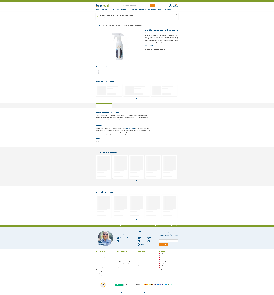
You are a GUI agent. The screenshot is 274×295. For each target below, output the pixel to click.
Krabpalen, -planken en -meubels (123, 264)
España (161, 266)
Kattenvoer (119, 256)
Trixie (139, 258)
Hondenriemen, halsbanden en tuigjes (124, 258)
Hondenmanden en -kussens (122, 260)
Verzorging (118, 25)
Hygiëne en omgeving (125, 25)
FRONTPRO (140, 268)
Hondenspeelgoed (120, 266)
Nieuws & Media (99, 276)
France (161, 260)
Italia (161, 268)
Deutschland (162, 256)
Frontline (139, 260)
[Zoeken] (152, 5)
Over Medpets (99, 274)
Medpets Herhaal (99, 268)
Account (97, 256)
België (161, 254)
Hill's (138, 256)
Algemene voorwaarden (118, 293)
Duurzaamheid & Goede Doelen (102, 272)
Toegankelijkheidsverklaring (141, 293)
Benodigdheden (112, 25)
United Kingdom (163, 262)
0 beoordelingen (155, 32)
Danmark (162, 264)
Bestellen (97, 260)
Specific (139, 262)
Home (102, 25)
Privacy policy (127, 293)
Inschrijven (163, 244)
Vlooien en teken (120, 268)
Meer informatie (149, 45)
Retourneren (98, 264)
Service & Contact (99, 266)
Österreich (162, 258)
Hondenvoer (119, 254)
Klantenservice (99, 254)
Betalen (97, 262)
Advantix (139, 266)
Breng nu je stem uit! (105, 18)
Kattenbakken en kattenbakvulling (124, 262)
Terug (99, 25)
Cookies (133, 293)
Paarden (106, 25)
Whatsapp (98, 270)
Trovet (139, 264)
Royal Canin (140, 254)
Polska (161, 270)
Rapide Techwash (130, 128)
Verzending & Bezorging (101, 258)
